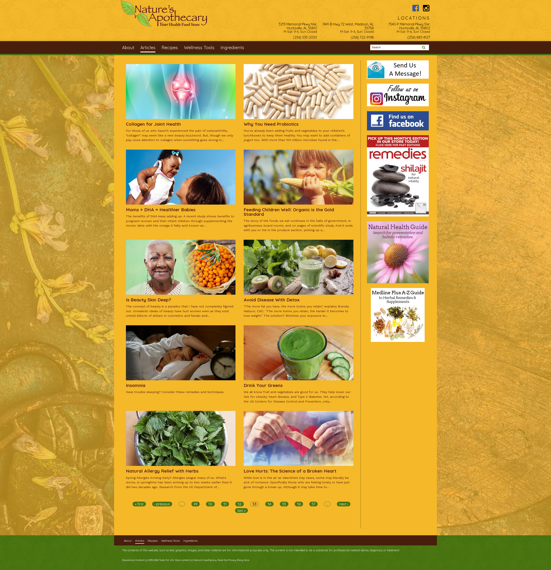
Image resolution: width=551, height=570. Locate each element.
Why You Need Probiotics (271, 124)
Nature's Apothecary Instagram (426, 8)
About (128, 47)
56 (299, 504)
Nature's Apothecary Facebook (415, 8)
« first (139, 504)
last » (241, 510)
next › (343, 504)
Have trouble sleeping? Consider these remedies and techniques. (175, 392)
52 (239, 504)
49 (195, 504)
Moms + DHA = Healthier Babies (160, 209)
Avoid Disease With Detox (272, 299)
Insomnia (135, 385)
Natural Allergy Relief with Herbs (162, 471)
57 (313, 504)
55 (284, 504)
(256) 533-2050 (305, 37)
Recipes (170, 47)
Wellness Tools (199, 47)
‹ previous (162, 504)
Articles (147, 47)
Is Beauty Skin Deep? (148, 299)
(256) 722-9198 (362, 37)
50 (210, 504)
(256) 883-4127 (418, 37)
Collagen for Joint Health (153, 124)
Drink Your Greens (263, 385)
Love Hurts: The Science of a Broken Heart (290, 471)
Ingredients (232, 47)
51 (225, 504)
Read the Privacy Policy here (233, 560)
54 (269, 504)
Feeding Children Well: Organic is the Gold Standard (289, 212)
